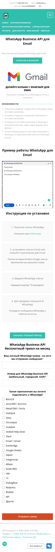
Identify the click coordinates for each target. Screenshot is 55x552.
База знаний (33, 31)
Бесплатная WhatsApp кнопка (16, 27)
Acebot (5, 23)
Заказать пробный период (27, 335)
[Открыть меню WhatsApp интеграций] (50, 15)
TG (5, 544)
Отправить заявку (27, 516)
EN (40, 6)
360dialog (45, 31)
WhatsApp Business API (20, 23)
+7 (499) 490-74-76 (18, 3)
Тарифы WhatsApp (41, 27)
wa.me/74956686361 (24, 6)
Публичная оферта (11, 537)
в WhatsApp (35, 233)
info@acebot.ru (38, 3)
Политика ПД (29, 537)
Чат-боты (6, 31)
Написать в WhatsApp (27, 60)
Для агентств (18, 31)
